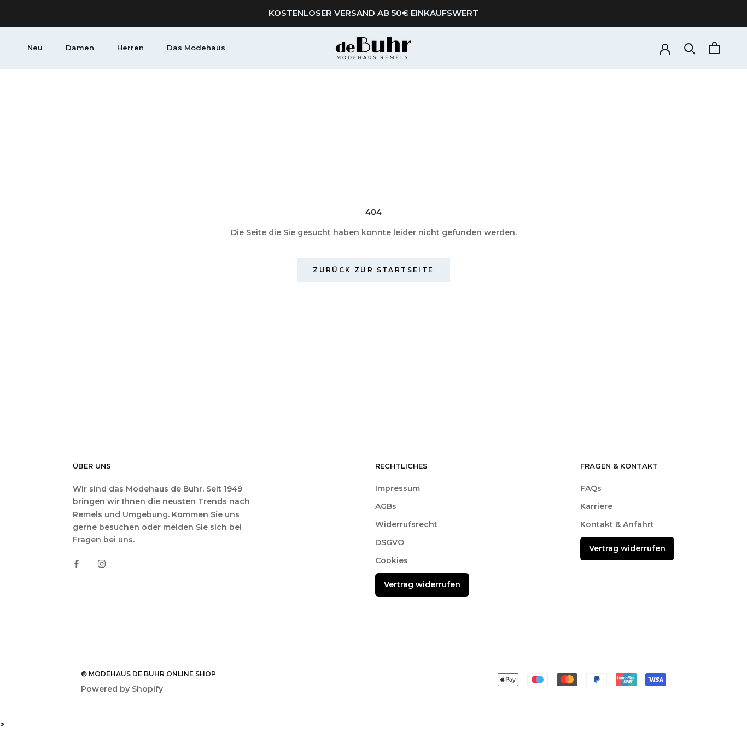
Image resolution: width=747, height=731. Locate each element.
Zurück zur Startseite (373, 270)
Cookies (391, 560)
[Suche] (690, 48)
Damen (80, 47)
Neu (35, 47)
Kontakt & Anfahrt (617, 524)
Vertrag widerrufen (422, 584)
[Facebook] (76, 563)
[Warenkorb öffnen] (714, 48)
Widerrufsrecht (406, 524)
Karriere (596, 506)
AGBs (385, 506)
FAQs (591, 488)
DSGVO (389, 542)
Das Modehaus (196, 47)
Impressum (397, 488)
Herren (130, 47)
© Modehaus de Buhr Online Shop (148, 674)
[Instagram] (102, 563)
